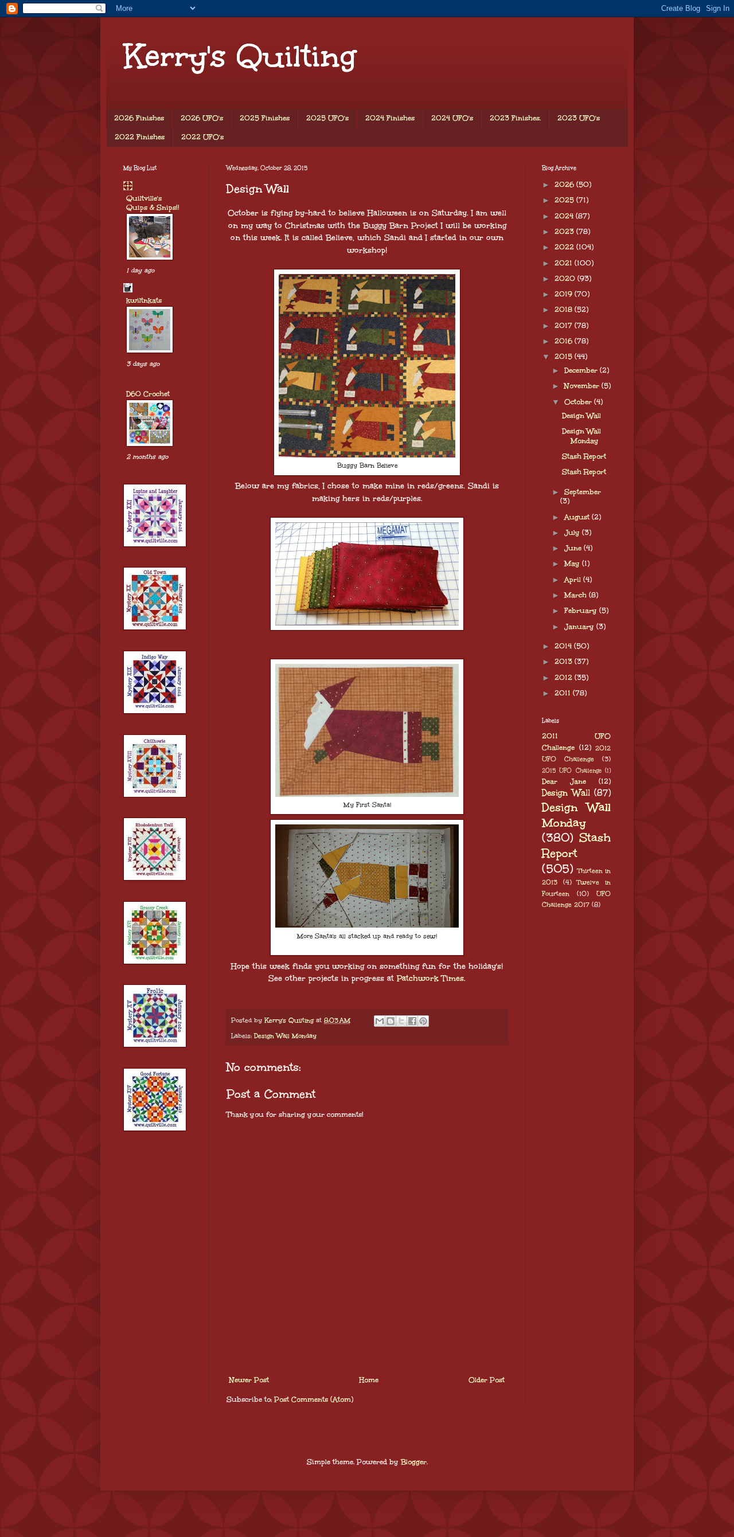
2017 (565, 325)
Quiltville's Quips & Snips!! (152, 203)
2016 (565, 341)
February (581, 610)
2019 (565, 294)
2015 (565, 356)
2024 (565, 216)
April (573, 579)
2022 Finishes (140, 137)
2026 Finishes (139, 118)
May (573, 563)
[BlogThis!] (390, 1021)
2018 (565, 309)
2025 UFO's (327, 118)
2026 (565, 184)
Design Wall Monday (285, 1035)
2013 (565, 661)
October (579, 401)
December (582, 370)
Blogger (414, 1461)
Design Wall (581, 415)
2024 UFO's (452, 118)
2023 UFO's (578, 118)
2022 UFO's (202, 137)
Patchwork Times (429, 978)
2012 (565, 677)
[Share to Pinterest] (423, 1021)
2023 (565, 231)
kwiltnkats (144, 300)
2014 (564, 646)
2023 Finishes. (515, 118)
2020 (566, 278)
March (576, 595)
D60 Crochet (148, 393)
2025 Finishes (265, 118)
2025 (565, 200)
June (574, 548)
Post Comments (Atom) (313, 1399)
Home (368, 1380)
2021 (565, 263)
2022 (565, 247)
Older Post (486, 1380)
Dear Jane (564, 781)
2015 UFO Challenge (572, 770)
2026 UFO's (202, 118)
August (578, 517)
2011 (564, 693)
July (573, 532)
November (583, 385)
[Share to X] (401, 1021)
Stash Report (584, 456)
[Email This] (379, 1021)
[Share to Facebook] (412, 1021)
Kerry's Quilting (239, 56)
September (582, 491)
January (580, 626)
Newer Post (249, 1380)
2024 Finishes (390, 118)
